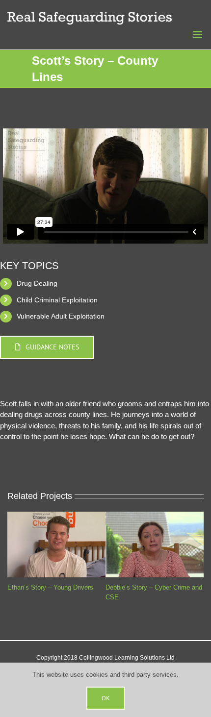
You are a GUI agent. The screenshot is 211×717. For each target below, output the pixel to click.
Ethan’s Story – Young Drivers (50, 587)
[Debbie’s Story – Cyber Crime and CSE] (155, 516)
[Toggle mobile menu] (198, 34)
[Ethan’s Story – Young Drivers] (56, 516)
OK (106, 698)
